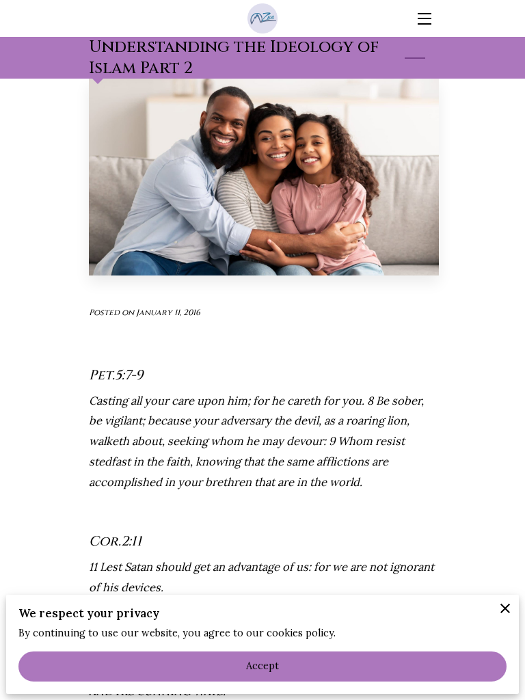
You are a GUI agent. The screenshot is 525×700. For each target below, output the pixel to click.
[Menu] (423, 19)
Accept (263, 666)
